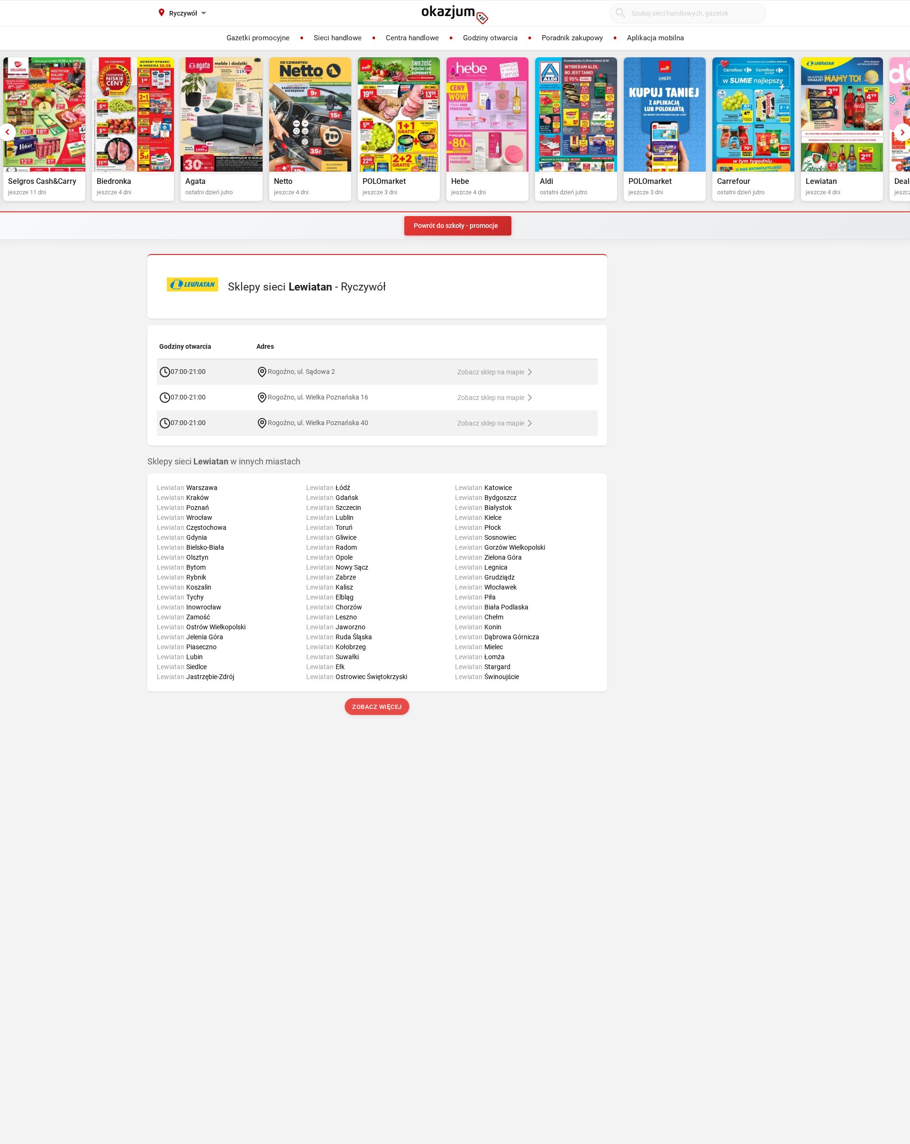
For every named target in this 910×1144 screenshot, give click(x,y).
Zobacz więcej (377, 706)
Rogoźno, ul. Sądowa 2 (301, 371)
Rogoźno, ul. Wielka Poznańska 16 (318, 396)
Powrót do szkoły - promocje (456, 225)
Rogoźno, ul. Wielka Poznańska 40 (318, 422)
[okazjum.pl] (455, 14)
